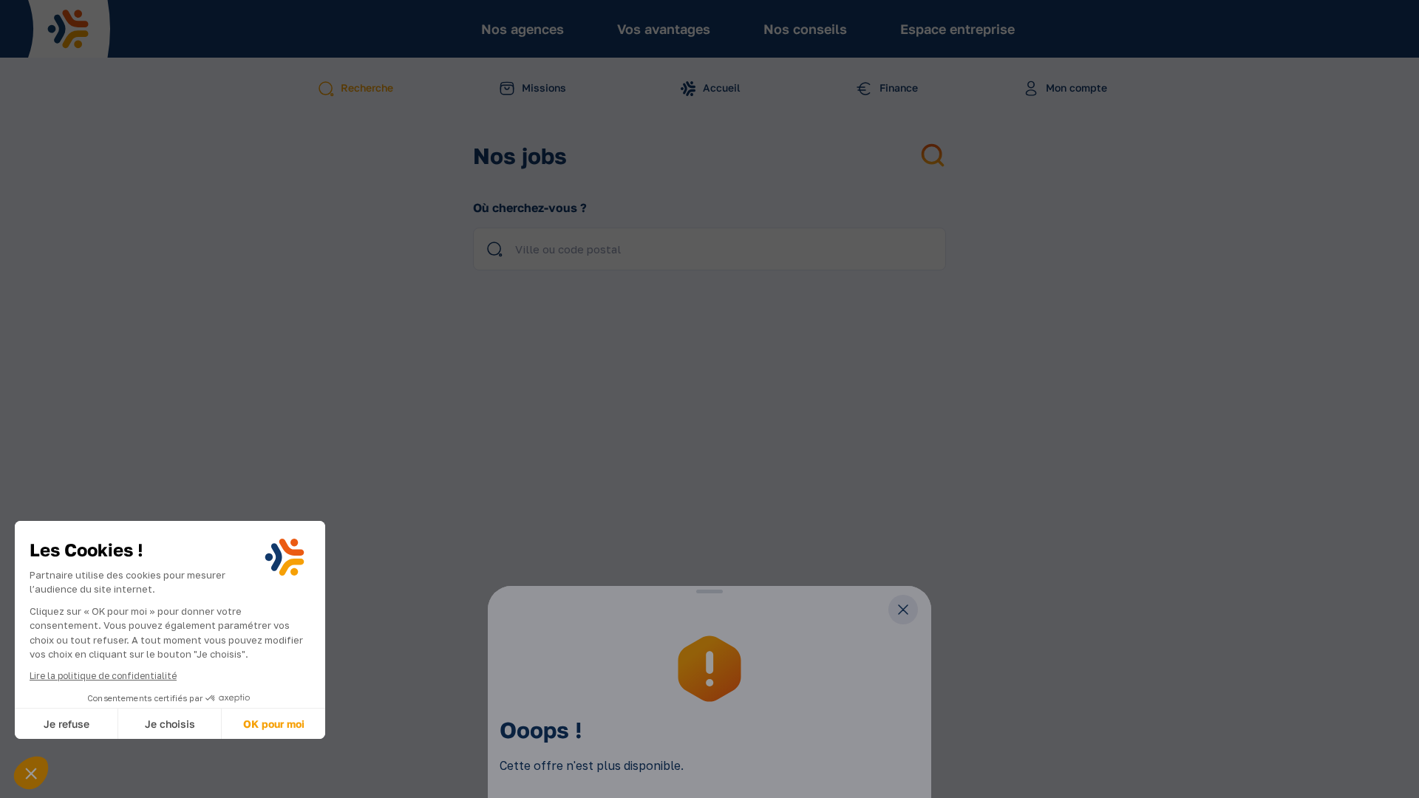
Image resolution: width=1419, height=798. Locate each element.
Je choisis (170, 723)
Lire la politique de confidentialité (103, 675)
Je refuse (66, 723)
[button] (31, 773)
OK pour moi (273, 723)
